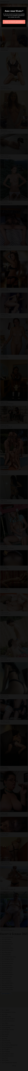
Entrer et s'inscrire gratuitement (14, 22)
